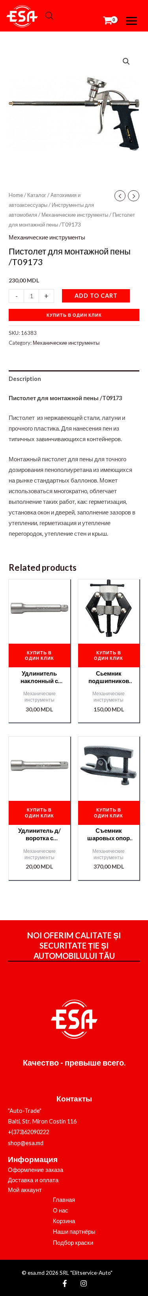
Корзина (64, 1221)
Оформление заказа (35, 1170)
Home (16, 195)
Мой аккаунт (25, 1190)
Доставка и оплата (33, 1180)
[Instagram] (83, 1283)
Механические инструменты (74, 215)
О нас (60, 1210)
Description (25, 378)
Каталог (36, 195)
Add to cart (96, 295)
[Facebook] (64, 1283)
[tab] (74, 378)
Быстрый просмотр (39, 630)
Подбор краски (73, 1242)
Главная (64, 1199)
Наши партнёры (74, 1231)
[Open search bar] (49, 16)
